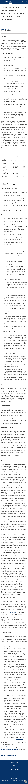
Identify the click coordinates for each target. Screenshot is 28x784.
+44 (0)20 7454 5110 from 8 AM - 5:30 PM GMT (13, 770)
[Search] (26, 2)
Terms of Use (10, 775)
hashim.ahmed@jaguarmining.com (9, 749)
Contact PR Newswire (14, 762)
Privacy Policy (17, 775)
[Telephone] (23, 2)
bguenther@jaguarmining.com (8, 746)
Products (13, 763)
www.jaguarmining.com (8, 457)
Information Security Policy (9, 777)
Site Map (18, 777)
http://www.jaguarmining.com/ (8, 755)
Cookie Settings (14, 778)
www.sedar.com (13, 612)
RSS (23, 777)
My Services (13, 767)
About (14, 765)
